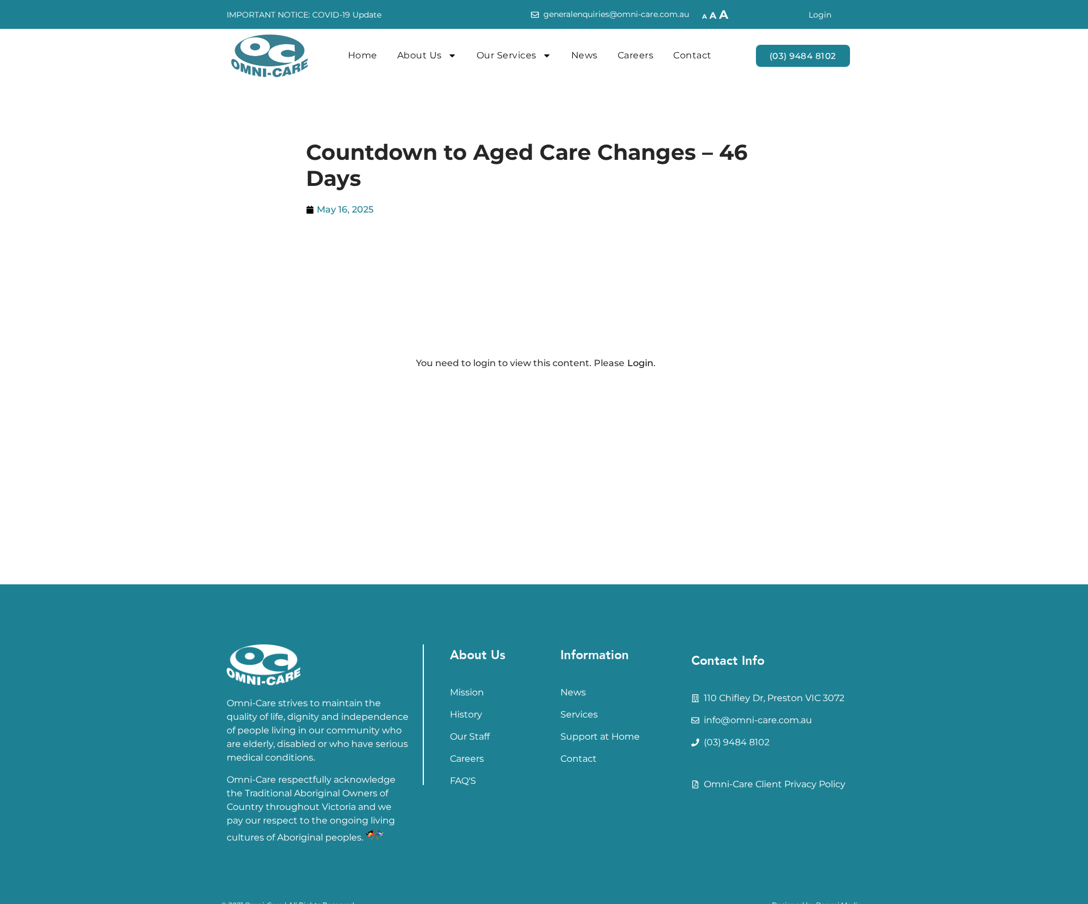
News (584, 55)
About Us (419, 55)
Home (362, 55)
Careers (636, 55)
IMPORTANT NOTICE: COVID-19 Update (304, 15)
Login (820, 15)
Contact (692, 55)
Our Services (507, 55)
